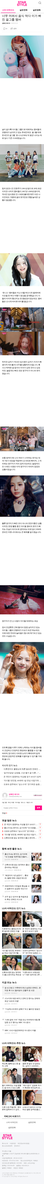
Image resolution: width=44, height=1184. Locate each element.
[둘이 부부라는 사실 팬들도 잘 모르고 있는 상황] (12, 1078)
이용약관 (13, 1143)
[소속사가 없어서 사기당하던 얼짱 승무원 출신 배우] (32, 1100)
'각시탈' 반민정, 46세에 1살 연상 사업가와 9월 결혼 (21, 781)
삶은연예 (23, 10)
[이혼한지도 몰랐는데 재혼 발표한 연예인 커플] (12, 921)
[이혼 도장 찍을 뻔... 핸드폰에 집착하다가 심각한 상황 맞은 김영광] (12, 1100)
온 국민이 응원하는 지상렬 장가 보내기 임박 (22, 777)
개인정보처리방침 (23, 1143)
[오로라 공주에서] (32, 943)
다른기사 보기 (38, 795)
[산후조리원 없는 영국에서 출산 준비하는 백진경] (22, 867)
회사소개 (5, 1143)
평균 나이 (30, 802)
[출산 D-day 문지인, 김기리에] (22, 856)
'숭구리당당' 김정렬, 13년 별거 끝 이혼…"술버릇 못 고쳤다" (21, 773)
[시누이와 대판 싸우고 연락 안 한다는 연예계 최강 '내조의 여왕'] (22, 1001)
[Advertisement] (22, 103)
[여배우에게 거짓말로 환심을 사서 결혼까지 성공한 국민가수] (22, 888)
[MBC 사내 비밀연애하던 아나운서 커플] (22, 1033)
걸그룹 (5, 802)
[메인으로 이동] (22, 5)
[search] (40, 2)
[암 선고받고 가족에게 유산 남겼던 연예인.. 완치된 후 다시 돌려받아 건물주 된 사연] (22, 990)
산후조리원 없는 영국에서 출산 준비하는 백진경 (21, 838)
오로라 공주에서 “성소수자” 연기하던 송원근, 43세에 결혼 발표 (21, 831)
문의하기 (17, 1146)
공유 (15, 28)
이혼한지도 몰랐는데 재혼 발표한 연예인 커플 (21, 769)
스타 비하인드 (8, 10)
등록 (38, 808)
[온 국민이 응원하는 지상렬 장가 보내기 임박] (32, 921)
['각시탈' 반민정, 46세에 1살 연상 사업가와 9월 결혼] (12, 943)
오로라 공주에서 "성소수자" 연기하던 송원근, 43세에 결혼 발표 (22, 784)
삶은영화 (37, 10)
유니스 (23, 802)
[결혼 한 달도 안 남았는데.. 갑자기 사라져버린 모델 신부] (32, 1056)
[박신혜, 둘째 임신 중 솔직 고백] (12, 1056)
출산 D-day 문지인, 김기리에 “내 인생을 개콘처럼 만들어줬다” (21, 828)
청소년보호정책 (7, 1146)
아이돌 (18, 802)
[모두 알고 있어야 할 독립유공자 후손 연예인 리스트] (22, 899)
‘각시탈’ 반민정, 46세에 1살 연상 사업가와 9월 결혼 (21, 835)
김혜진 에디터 (6, 23)
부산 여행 (11, 802)
